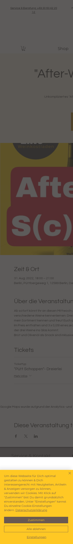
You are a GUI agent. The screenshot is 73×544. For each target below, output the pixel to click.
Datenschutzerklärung (31, 510)
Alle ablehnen (36, 529)
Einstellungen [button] (36, 537)
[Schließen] (67, 475)
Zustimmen (36, 520)
